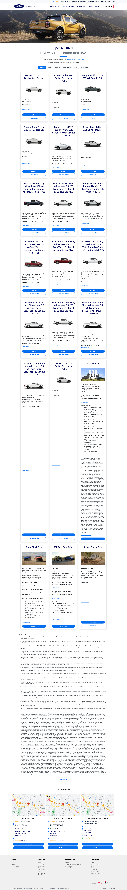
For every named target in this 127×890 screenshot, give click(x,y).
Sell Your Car (109, 6)
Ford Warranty (69, 866)
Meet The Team (95, 864)
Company (97, 6)
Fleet (39, 871)
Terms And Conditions (97, 873)
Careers (93, 866)
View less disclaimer (86, 535)
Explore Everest (63, 118)
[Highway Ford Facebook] (112, 1)
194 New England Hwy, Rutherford (89, 1)
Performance (15, 866)
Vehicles (57, 6)
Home (52, 6)
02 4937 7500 (106, 1)
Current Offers (42, 868)
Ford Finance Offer (63, 174)
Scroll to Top (63, 779)
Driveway (63, 171)
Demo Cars (41, 864)
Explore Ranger (34, 118)
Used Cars (41, 866)
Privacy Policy (95, 871)
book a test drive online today (75, 59)
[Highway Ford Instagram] (114, 1)
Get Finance (41, 869)
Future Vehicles (16, 868)
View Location (28, 844)
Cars (13, 862)
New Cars (41, 862)
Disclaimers (23, 634)
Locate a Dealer (85, 402)
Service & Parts (81, 6)
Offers (65, 6)
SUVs (13, 864)
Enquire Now (34, 115)
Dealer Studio (111, 888)
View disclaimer (26, 109)
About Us (93, 862)
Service (67, 862)
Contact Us (94, 869)
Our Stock (71, 6)
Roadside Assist (69, 868)
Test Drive (41, 875)
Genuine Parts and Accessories (73, 864)
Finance (91, 6)
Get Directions (28, 848)
